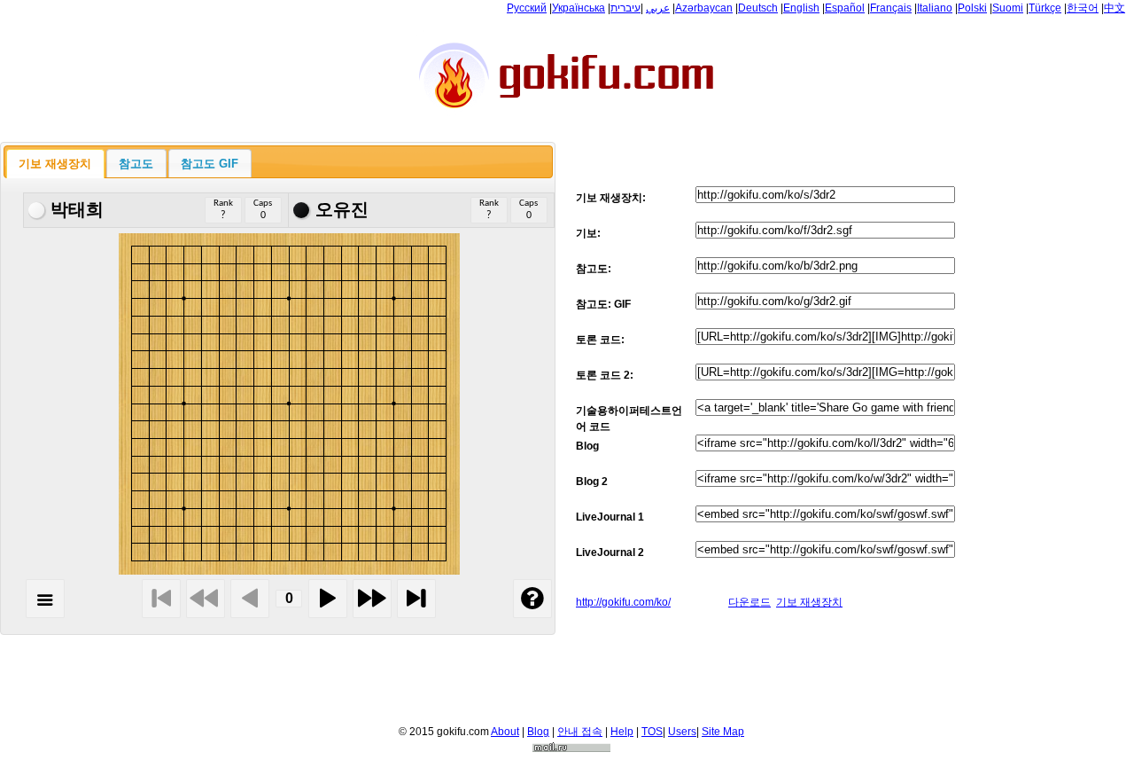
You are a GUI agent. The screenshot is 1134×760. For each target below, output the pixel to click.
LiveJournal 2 (610, 552)
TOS (652, 731)
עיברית (625, 8)
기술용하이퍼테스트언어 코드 (629, 418)
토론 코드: (600, 339)
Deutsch (758, 8)
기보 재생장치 (809, 602)
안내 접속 (579, 731)
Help (621, 731)
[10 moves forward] (372, 598)
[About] (532, 598)
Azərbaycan (704, 8)
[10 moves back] (205, 598)
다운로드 (749, 602)
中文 (1114, 8)
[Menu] (45, 598)
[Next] (327, 598)
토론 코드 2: (604, 375)
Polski (972, 8)
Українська (578, 8)
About (505, 731)
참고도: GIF (603, 304)
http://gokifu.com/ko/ (623, 602)
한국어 (1083, 8)
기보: (588, 233)
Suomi (1007, 8)
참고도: (593, 268)
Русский (527, 8)
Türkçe (1045, 8)
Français (891, 8)
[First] (161, 598)
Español (845, 8)
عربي (658, 8)
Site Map (723, 731)
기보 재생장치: (611, 198)
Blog (587, 446)
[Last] (416, 598)
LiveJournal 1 (610, 517)
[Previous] (249, 598)
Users (682, 731)
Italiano (934, 8)
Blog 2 (592, 481)
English (801, 8)
